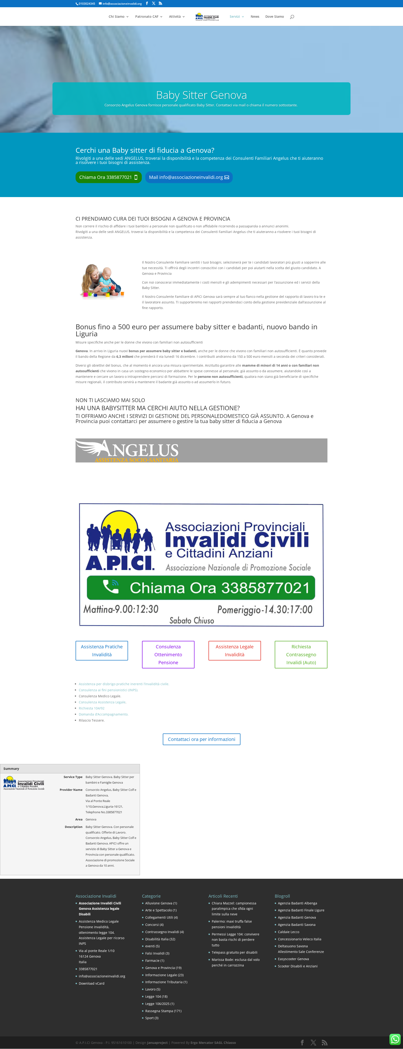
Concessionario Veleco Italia (299, 939)
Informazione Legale (161, 975)
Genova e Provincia (160, 968)
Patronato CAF (146, 17)
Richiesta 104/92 (91, 708)
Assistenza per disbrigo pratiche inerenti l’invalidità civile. (124, 684)
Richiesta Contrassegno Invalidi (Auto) (301, 654)
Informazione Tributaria (164, 982)
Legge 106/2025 (157, 1003)
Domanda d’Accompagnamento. (104, 714)
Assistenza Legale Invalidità (235, 650)
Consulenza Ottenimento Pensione (168, 654)
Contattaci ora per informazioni (201, 739)
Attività (175, 17)
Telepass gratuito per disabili (234, 952)
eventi (150, 946)
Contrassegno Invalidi (162, 932)
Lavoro (150, 989)
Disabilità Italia (157, 939)
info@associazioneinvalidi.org (102, 976)
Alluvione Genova (158, 903)
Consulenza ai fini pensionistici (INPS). (108, 690)
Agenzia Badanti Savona (297, 924)
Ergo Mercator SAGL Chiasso (213, 1042)
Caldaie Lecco (288, 932)
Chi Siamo (117, 17)
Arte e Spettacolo (158, 910)
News (255, 17)
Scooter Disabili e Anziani (298, 966)
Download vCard (91, 983)
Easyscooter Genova (293, 959)
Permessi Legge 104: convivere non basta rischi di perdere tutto (235, 940)
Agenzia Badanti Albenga (297, 903)
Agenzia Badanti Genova (297, 917)
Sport (149, 1018)
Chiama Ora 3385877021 (105, 177)
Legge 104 (153, 996)
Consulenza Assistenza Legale (102, 702)
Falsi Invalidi (155, 953)
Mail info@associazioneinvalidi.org (186, 177)
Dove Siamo (274, 17)
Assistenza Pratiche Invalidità (102, 650)
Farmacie (152, 960)
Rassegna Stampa (159, 1011)
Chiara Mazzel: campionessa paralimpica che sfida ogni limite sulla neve (234, 909)
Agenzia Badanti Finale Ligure (301, 910)
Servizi (235, 17)
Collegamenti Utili (159, 917)
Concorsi (152, 924)
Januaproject (157, 1042)
